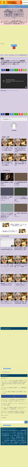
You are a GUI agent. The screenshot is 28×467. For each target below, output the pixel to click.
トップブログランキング (6, 372)
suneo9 (14, 130)
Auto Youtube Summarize (12, 90)
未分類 (2, 58)
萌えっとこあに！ (4, 415)
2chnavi (2, 43)
